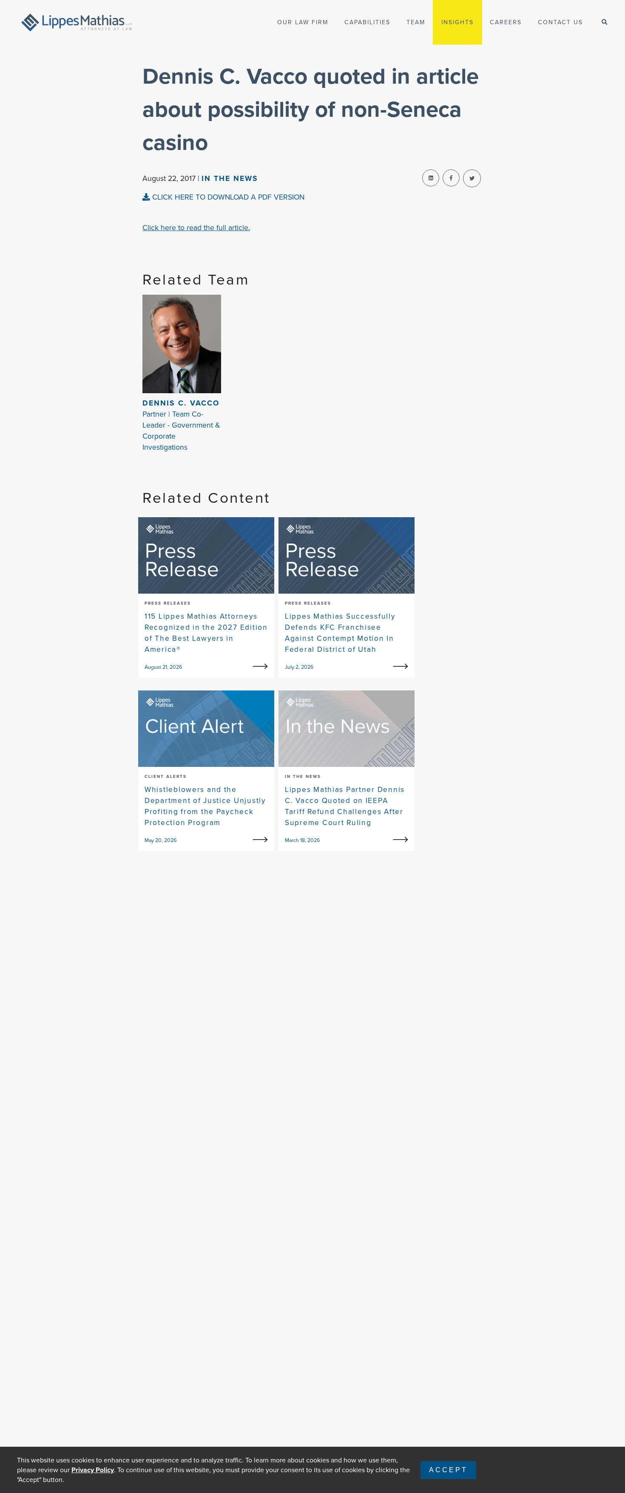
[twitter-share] (472, 178)
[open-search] (604, 22)
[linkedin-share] (430, 177)
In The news (230, 178)
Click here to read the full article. (196, 227)
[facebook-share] (451, 177)
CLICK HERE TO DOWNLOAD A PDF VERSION (227, 197)
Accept (448, 1469)
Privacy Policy (92, 1470)
